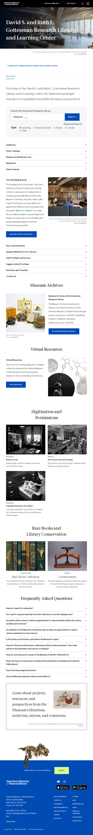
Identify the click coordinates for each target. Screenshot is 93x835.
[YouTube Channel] (57, 781)
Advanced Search (73, 124)
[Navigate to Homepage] (12, 3)
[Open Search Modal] (82, 3)
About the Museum (60, 796)
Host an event (77, 817)
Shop (74, 800)
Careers (56, 814)
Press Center (76, 820)
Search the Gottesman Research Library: (31, 111)
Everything (26, 128)
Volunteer (57, 818)
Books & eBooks (43, 128)
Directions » (11, 821)
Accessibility (58, 804)
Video (24, 131)
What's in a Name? (24, 211)
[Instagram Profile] (63, 781)
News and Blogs (77, 804)
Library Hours (11, 76)
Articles (59, 128)
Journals (71, 128)
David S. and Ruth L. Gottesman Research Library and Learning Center (41, 30)
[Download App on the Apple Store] (62, 787)
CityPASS (75, 796)
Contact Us (10, 79)
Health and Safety (60, 811)
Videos (74, 807)
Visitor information (61, 807)
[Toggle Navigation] (88, 4)
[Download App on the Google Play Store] (79, 787)
